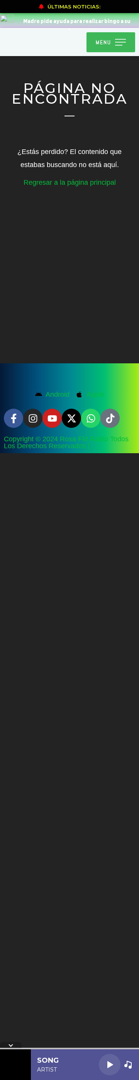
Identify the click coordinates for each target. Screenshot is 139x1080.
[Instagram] (32, 418)
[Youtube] (52, 418)
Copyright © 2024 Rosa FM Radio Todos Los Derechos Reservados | (66, 442)
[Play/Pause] (109, 1064)
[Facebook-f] (13, 418)
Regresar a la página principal (70, 182)
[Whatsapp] (90, 418)
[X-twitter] (71, 418)
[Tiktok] (110, 418)
